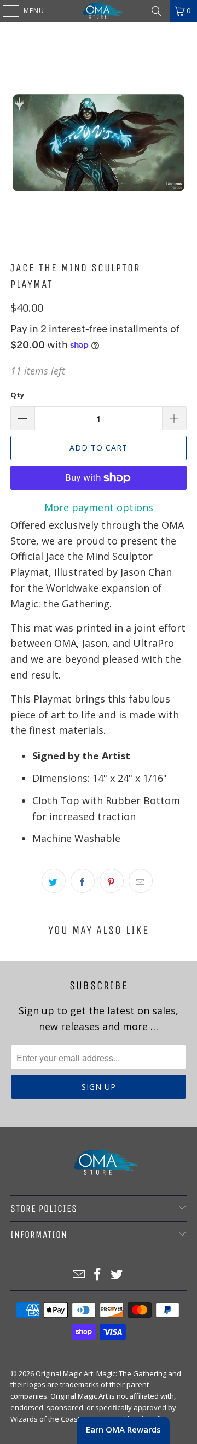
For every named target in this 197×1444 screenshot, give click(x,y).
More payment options (98, 507)
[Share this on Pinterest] (112, 881)
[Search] (156, 11)
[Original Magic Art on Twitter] (117, 1275)
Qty (17, 395)
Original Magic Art (64, 1373)
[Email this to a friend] (141, 881)
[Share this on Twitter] (54, 881)
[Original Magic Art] (98, 11)
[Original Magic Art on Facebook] (98, 1275)
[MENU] (5, 11)
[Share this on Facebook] (83, 881)
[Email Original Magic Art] (79, 1275)
